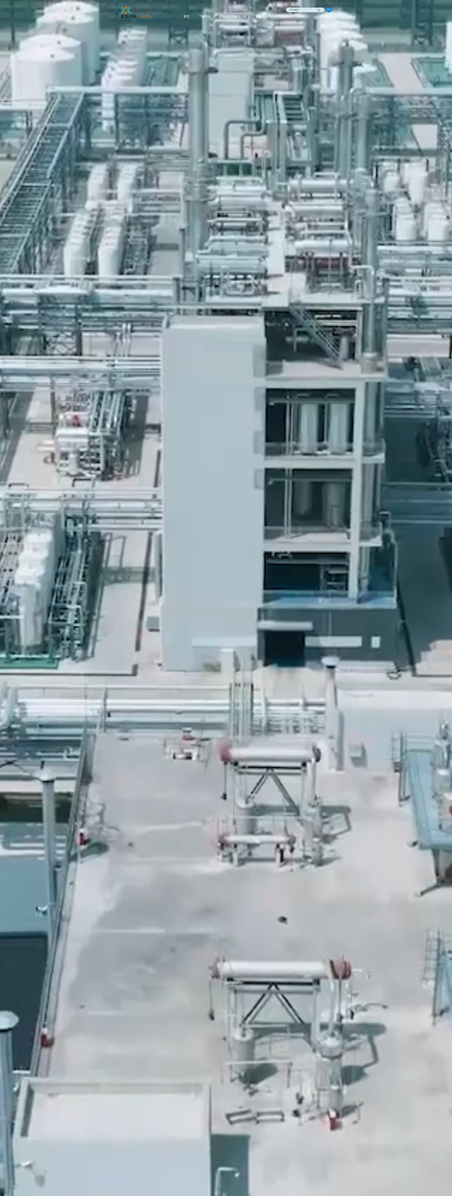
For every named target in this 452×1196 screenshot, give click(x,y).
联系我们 (304, 16)
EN (329, 9)
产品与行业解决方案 (233, 16)
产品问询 (283, 16)
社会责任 (326, 16)
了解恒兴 (205, 16)
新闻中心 (262, 16)
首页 (186, 16)
